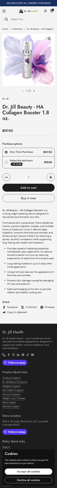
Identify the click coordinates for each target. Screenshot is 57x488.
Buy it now (28, 198)
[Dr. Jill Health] (28, 11)
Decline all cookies (28, 480)
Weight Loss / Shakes (13, 398)
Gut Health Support (13, 390)
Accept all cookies (28, 471)
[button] (51, 11)
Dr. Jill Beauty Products (14, 382)
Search (6, 447)
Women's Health (10, 406)
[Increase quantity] (51, 177)
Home (5, 29)
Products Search (11, 377)
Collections (17, 29)
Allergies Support (11, 386)
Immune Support (11, 394)
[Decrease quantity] (6, 177)
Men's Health (9, 402)
